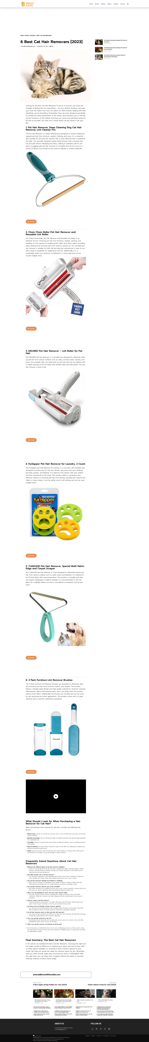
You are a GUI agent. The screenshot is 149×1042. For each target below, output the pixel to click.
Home (22, 35)
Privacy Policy (106, 1035)
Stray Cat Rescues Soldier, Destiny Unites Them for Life (41, 1014)
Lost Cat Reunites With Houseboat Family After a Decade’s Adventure (105, 1014)
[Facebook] (92, 1029)
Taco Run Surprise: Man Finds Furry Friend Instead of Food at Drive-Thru (105, 1011)
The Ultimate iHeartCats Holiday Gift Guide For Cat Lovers (42, 1000)
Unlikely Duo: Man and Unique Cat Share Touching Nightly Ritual (62, 1011)
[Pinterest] (100, 1029)
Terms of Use (113, 1035)
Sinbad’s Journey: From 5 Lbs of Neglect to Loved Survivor (83, 1011)
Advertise (93, 1035)
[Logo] (33, 4)
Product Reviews (30, 35)
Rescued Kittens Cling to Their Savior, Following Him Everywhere (63, 1014)
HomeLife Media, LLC (52, 1037)
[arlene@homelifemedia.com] (26, 974)
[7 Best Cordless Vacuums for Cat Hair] (85, 993)
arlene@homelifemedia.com (28, 46)
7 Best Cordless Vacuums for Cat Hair (85, 1000)
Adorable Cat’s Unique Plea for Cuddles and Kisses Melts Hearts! (41, 1011)
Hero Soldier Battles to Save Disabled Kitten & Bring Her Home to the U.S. (63, 1007)
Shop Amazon (31, 221)
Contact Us (99, 1035)
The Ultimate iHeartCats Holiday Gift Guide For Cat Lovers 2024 (63, 1000)
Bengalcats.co (62, 1029)
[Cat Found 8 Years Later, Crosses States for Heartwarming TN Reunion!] (99, 57)
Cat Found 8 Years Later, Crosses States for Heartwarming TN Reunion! (42, 1007)
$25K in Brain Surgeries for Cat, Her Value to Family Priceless (84, 1014)
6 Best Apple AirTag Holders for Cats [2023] (50, 985)
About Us (88, 1035)
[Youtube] (109, 1029)
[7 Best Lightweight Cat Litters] (106, 993)
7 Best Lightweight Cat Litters (105, 1000)
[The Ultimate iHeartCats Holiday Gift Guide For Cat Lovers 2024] (99, 49)
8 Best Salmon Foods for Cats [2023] (102, 985)
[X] (104, 1029)
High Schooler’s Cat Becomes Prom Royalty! (84, 1007)
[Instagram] (96, 1028)
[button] (128, 4)
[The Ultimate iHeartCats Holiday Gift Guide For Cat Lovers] (99, 42)
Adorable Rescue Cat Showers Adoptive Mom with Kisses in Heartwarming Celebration (104, 1008)
